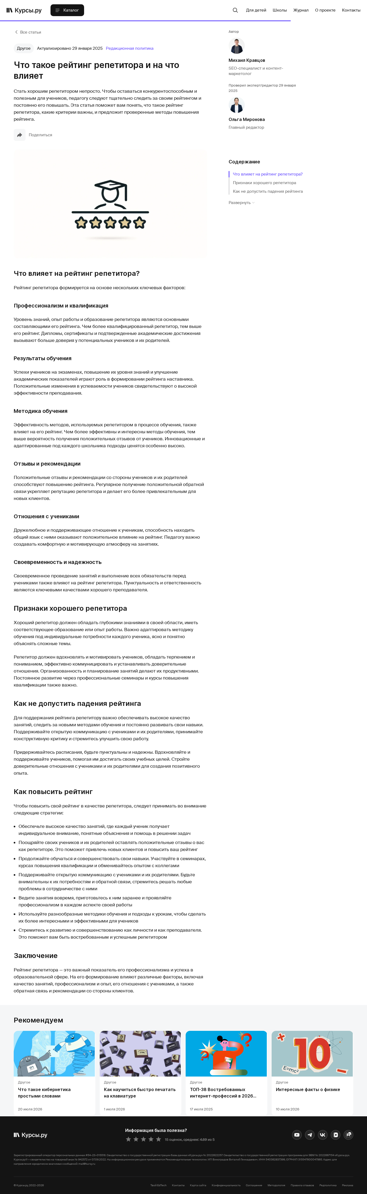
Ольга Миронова (247, 119)
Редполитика (328, 1185)
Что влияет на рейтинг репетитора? (268, 174)
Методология (276, 1185)
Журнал (301, 10)
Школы (280, 10)
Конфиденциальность (226, 1185)
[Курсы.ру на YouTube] (297, 1135)
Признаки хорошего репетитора (264, 182)
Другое (24, 48)
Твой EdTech (158, 1185)
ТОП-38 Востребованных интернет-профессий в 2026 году (221, 1096)
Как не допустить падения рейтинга (268, 191)
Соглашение (254, 1185)
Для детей (256, 10)
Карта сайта (198, 1185)
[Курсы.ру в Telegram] (310, 1135)
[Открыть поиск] (235, 10)
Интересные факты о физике (308, 1089)
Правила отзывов (302, 1185)
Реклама (347, 1185)
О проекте (325, 10)
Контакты (351, 10)
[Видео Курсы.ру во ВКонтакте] (335, 1135)
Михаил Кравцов (247, 60)
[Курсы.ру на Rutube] (348, 1135)
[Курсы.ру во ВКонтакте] (323, 1135)
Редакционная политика (129, 48)
